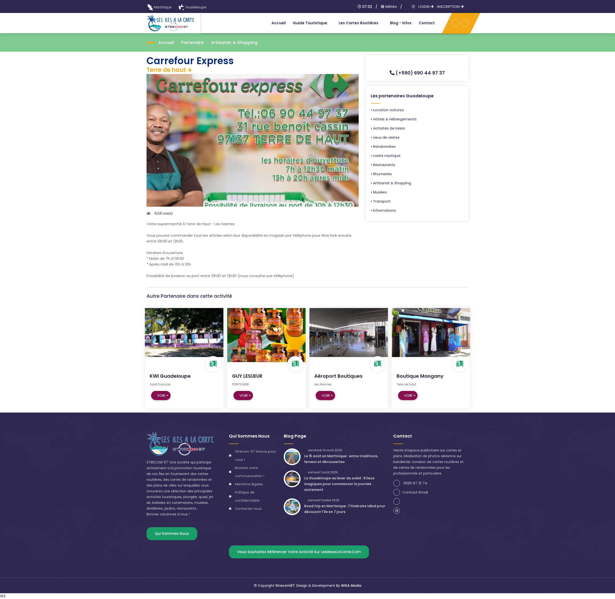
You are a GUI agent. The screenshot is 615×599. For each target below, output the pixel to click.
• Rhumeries (381, 173)
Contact (427, 22)
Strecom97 (285, 585)
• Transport (381, 201)
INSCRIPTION (449, 6)
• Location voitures (387, 109)
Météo (390, 6)
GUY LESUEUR (247, 376)
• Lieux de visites (385, 137)
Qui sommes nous (172, 533)
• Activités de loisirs (388, 128)
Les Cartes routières (358, 22)
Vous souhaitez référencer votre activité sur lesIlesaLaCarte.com (299, 551)
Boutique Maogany (420, 376)
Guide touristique (310, 22)
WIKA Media (351, 585)
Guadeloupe (196, 7)
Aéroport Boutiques (338, 376)
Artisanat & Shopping (234, 42)
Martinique (163, 7)
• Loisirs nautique (385, 155)
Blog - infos (401, 22)
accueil (166, 42)
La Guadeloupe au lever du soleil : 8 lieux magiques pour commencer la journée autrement (339, 484)
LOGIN (424, 6)
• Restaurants (383, 164)
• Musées (379, 192)
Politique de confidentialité (247, 496)
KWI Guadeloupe (170, 376)
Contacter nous (248, 508)
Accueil (278, 22)
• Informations (383, 210)
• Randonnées (383, 146)
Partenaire (192, 42)
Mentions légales (249, 484)
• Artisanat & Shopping (391, 182)
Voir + (163, 395)
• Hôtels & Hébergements (394, 119)
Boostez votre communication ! (249, 471)
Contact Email (415, 492)
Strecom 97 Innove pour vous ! (255, 455)
